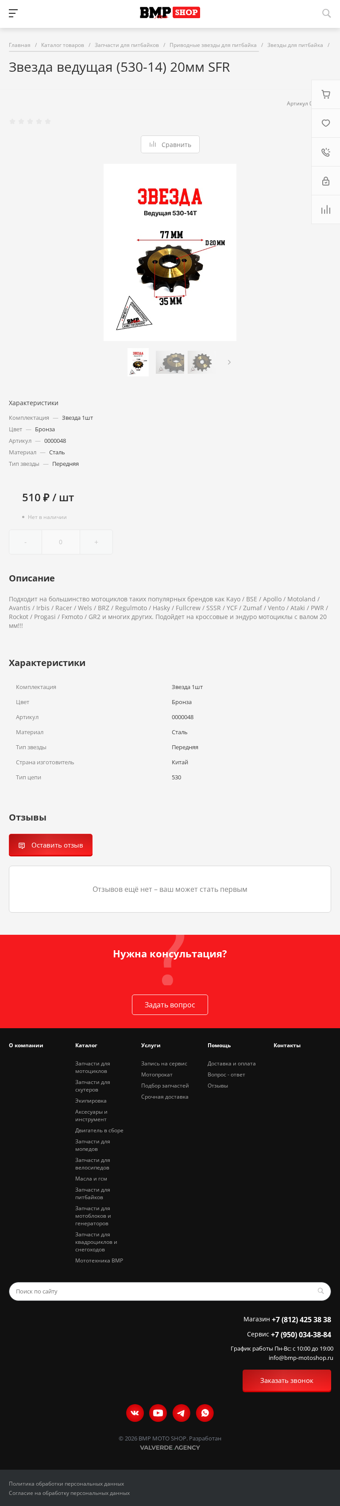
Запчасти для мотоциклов (92, 1067)
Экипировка (91, 1100)
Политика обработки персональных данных (66, 1483)
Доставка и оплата (232, 1063)
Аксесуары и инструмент (91, 1115)
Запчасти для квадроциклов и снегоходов (96, 1242)
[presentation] (229, 362)
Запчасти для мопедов (92, 1145)
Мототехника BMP (99, 1260)
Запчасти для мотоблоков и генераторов (93, 1215)
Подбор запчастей (165, 1085)
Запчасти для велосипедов (92, 1163)
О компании (26, 1045)
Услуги (151, 1045)
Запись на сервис (164, 1063)
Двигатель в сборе (99, 1130)
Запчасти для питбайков (92, 1193)
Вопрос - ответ (226, 1074)
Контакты (287, 1045)
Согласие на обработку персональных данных (69, 1493)
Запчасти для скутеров (92, 1085)
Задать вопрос (170, 1005)
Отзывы (218, 1085)
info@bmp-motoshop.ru (301, 1358)
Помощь (219, 1045)
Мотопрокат (157, 1074)
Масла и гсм (91, 1178)
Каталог (86, 1045)
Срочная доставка (165, 1096)
